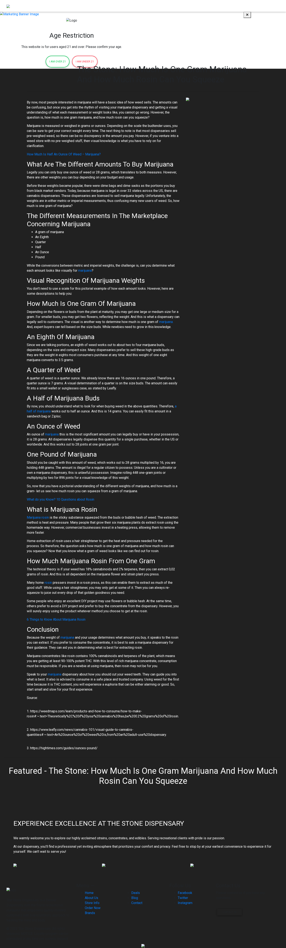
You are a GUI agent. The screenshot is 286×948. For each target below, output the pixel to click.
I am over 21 (57, 61)
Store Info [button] (203, 6)
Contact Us (229, 912)
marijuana (85, 271)
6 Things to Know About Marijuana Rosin (56, 619)
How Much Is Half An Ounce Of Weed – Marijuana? (64, 154)
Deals (135, 893)
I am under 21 (85, 61)
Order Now (166, 6)
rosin (48, 583)
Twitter (183, 898)
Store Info (92, 903)
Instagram (185, 903)
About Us (185, 6)
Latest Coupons (228, 6)
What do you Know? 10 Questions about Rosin (60, 499)
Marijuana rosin (38, 517)
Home (150, 6)
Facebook (185, 893)
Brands (248, 6)
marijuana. (166, 322)
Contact (272, 6)
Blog (260, 6)
